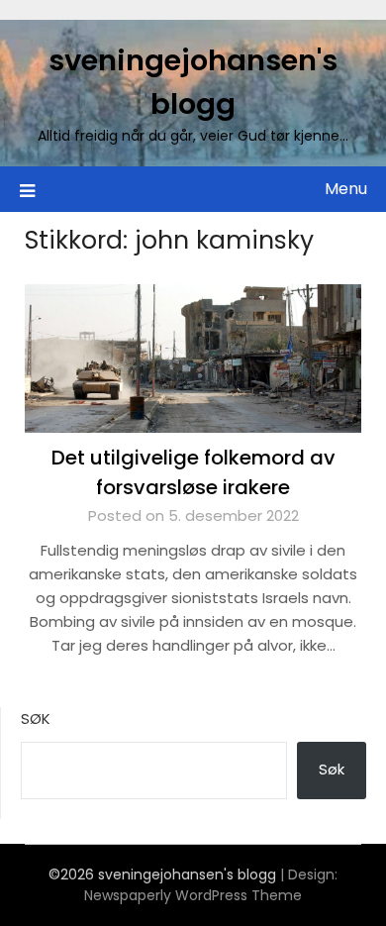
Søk (35, 718)
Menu (346, 188)
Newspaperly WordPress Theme (193, 895)
